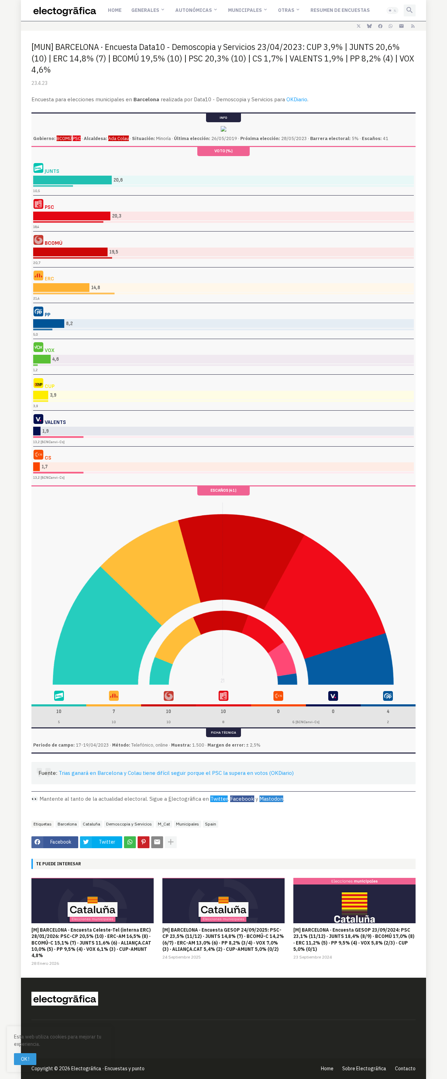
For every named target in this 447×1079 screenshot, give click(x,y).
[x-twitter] (359, 26)
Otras (286, 10)
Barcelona (67, 824)
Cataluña (91, 824)
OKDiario (296, 99)
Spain (210, 824)
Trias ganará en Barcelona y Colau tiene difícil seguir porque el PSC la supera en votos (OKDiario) (176, 773)
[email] (401, 26)
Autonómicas (193, 10)
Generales (145, 10)
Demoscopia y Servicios (129, 824)
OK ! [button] (25, 1059)
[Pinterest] (143, 842)
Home (115, 10)
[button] (392, 10)
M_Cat (164, 824)
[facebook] (380, 26)
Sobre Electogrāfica (364, 1068)
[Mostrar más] (171, 842)
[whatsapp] (391, 26)
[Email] (157, 842)
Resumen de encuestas (340, 10)
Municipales (245, 10)
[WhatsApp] (130, 842)
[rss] (413, 26)
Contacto (405, 1068)
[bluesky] (369, 26)
